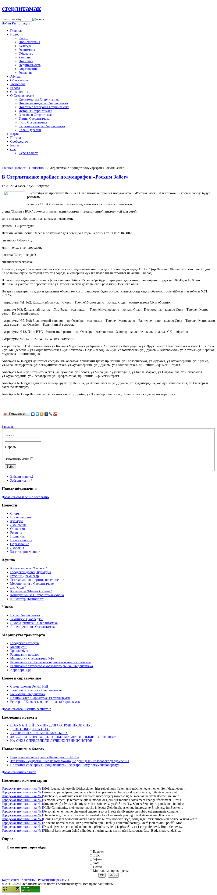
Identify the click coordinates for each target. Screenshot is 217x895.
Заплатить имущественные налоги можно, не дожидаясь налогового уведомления (69, 761)
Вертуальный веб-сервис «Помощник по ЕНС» (44, 757)
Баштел (98, 851)
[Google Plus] (55, 414)
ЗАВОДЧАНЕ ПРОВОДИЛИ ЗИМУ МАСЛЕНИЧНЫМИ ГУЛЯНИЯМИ (63, 737)
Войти (6, 23)
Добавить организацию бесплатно (26, 709)
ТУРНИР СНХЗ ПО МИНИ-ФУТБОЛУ (39, 733)
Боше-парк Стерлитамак (27, 694)
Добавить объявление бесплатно (25, 497)
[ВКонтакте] (33, 414)
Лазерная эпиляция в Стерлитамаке (36, 690)
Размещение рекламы (53, 880)
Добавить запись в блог (19, 772)
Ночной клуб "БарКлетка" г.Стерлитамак (40, 698)
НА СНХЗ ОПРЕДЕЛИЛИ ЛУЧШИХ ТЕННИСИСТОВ (51, 740)
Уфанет (98, 859)
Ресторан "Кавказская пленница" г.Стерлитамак (45, 702)
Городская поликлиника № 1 (22, 788)
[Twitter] (37, 414)
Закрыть (8, 426)
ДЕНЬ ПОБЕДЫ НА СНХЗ (30, 729)
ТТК (96, 855)
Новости (21, 168)
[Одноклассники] (42, 414)
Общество (36, 168)
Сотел (97, 867)
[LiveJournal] (51, 414)
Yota (96, 863)
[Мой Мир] (46, 414)
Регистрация (21, 23)
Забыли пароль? (21, 476)
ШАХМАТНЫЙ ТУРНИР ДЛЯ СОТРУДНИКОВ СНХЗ (51, 725)
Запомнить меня (17, 459)
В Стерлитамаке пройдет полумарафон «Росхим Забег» (65, 177)
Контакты (28, 880)
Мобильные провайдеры (111, 870)
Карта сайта (10, 880)
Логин (9, 435)
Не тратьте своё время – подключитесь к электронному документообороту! (64, 765)
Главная (7, 168)
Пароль (10, 447)
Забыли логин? (21, 480)
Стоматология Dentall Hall (29, 686)
